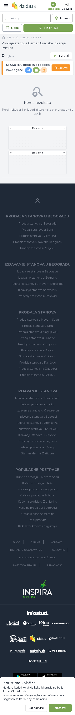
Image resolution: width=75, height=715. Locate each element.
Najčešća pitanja (25, 565)
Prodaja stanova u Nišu (37, 325)
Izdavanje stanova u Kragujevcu (37, 410)
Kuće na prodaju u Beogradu (37, 507)
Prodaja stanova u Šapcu (37, 350)
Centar (37, 37)
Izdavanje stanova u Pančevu (37, 435)
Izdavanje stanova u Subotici (37, 416)
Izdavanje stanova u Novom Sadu (37, 398)
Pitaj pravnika (37, 520)
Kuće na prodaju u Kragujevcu (38, 489)
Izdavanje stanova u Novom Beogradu (37, 284)
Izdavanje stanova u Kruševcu (38, 429)
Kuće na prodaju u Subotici (37, 495)
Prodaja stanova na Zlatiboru (37, 368)
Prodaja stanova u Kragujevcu (38, 332)
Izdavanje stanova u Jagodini (37, 441)
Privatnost (54, 565)
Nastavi (60, 708)
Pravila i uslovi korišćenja (37, 557)
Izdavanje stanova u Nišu (37, 404)
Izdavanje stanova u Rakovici (37, 296)
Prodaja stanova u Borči (37, 229)
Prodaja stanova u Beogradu (37, 223)
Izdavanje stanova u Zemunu (37, 277)
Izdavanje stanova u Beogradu (37, 271)
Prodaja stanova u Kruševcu (37, 356)
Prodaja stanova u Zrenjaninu (37, 344)
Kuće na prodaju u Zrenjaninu (37, 501)
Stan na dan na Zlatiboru (37, 453)
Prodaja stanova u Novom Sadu (37, 319)
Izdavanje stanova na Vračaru (37, 290)
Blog (16, 542)
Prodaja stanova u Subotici (37, 338)
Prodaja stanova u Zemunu (37, 236)
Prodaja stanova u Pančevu (37, 362)
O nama (35, 542)
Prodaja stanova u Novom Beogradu (37, 242)
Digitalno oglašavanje (26, 549)
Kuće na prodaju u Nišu (37, 483)
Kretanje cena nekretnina (37, 514)
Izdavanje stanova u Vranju (37, 447)
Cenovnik (58, 549)
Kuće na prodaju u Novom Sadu (37, 477)
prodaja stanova (19, 37)
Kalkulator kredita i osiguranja (37, 526)
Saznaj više (36, 708)
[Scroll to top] (37, 200)
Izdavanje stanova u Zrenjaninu (37, 423)
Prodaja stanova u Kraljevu (37, 375)
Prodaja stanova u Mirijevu (37, 248)
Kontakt (56, 542)
